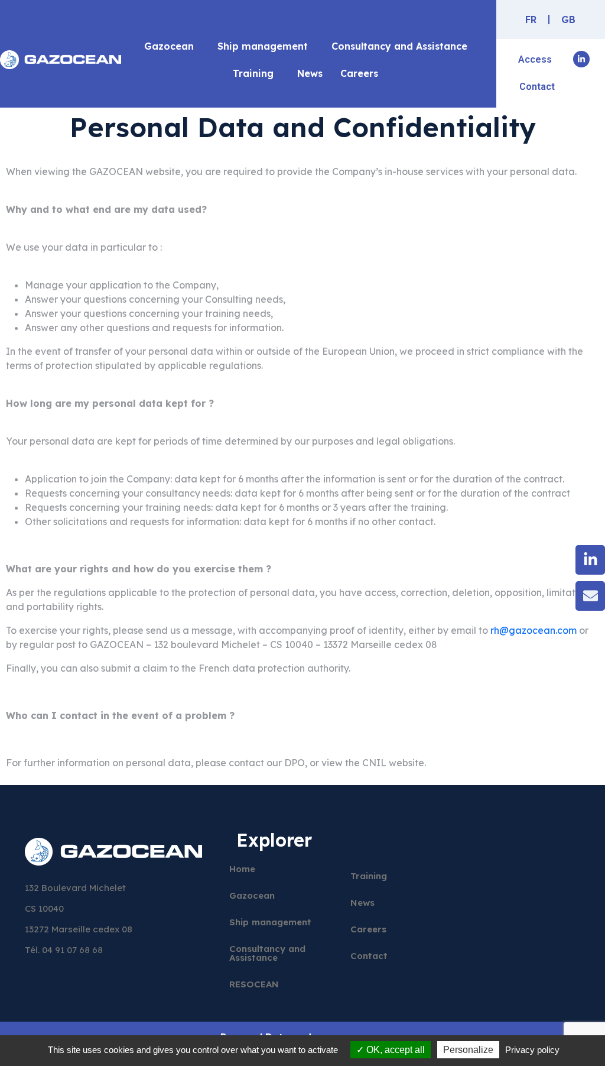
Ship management (262, 46)
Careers (359, 73)
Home (242, 868)
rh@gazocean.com (533, 630)
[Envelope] (590, 596)
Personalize (468, 1050)
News (310, 73)
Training (253, 73)
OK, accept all (394, 1050)
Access (535, 59)
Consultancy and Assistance (399, 46)
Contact (537, 86)
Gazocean (169, 46)
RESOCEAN (254, 984)
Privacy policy (532, 1050)
